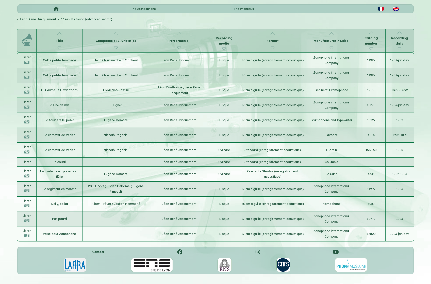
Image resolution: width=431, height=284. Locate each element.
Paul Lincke (96, 186)
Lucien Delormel (119, 186)
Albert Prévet (101, 204)
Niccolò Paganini (116, 135)
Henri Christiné (105, 60)
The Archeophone (143, 8)
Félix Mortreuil (127, 60)
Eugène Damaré (116, 120)
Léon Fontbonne (170, 87)
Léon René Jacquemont (179, 60)
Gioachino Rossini (116, 90)
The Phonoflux (244, 8)
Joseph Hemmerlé (127, 204)
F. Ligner (116, 105)
